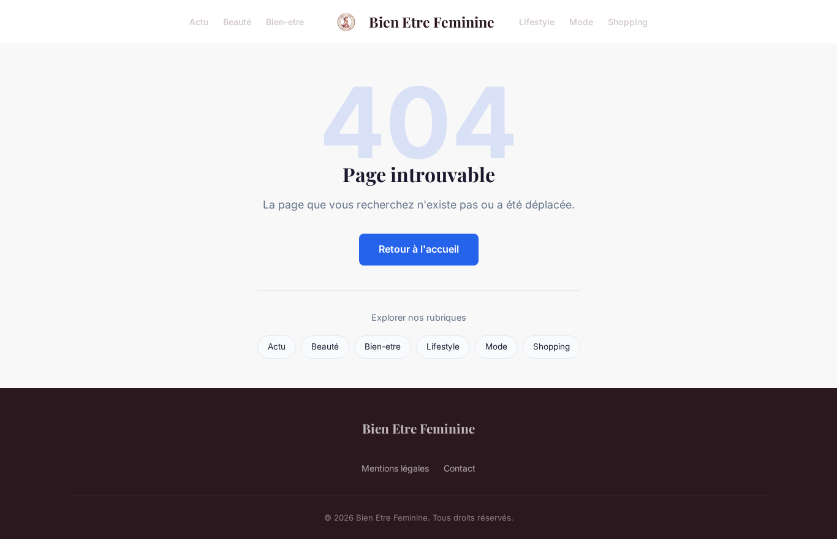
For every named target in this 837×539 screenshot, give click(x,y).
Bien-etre (285, 22)
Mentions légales (395, 468)
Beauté (237, 22)
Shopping (628, 22)
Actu (198, 22)
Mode (581, 22)
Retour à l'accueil (419, 249)
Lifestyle (537, 22)
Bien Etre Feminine (431, 21)
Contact (459, 468)
